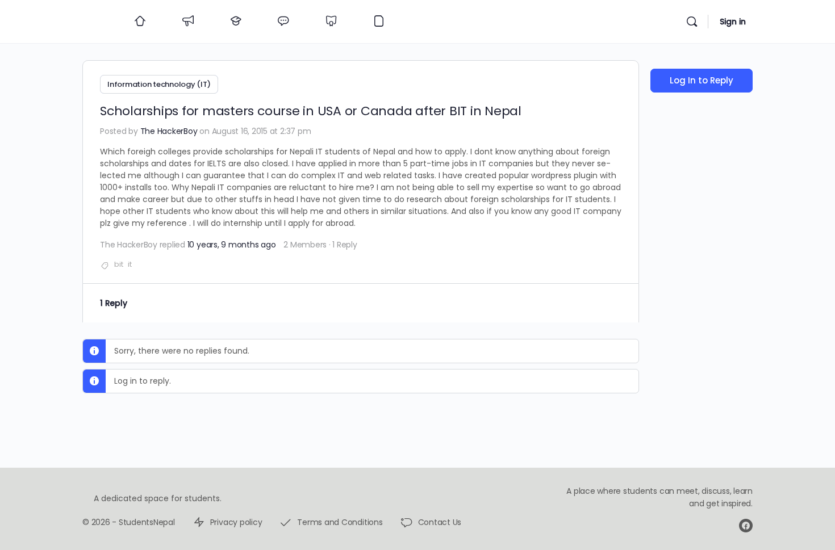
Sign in (733, 21)
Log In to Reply (701, 80)
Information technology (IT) (159, 84)
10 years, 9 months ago (231, 244)
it (130, 264)
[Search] (691, 21)
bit (118, 264)
